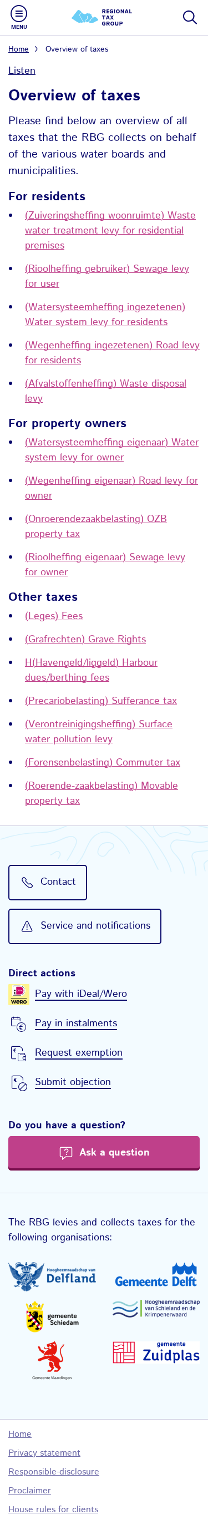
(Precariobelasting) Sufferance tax (101, 701)
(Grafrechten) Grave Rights (85, 639)
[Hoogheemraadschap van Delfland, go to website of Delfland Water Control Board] (52, 1276)
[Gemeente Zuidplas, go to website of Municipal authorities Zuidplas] (156, 1352)
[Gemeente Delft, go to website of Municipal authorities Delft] (156, 1274)
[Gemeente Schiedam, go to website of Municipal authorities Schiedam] (52, 1316)
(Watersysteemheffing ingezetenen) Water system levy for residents (105, 315)
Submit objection (73, 1082)
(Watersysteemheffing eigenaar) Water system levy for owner (112, 450)
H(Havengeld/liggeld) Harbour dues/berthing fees (91, 670)
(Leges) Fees (54, 616)
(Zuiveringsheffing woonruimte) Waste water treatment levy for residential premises (110, 231)
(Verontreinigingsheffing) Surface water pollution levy (99, 732)
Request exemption (79, 1053)
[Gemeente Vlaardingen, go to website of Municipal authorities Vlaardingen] (52, 1360)
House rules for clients (53, 1509)
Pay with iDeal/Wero (81, 994)
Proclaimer (29, 1491)
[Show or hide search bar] (189, 17)
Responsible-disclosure (53, 1472)
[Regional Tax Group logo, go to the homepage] (104, 17)
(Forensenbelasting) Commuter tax (102, 763)
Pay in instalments (76, 1023)
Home (18, 49)
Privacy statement (44, 1453)
